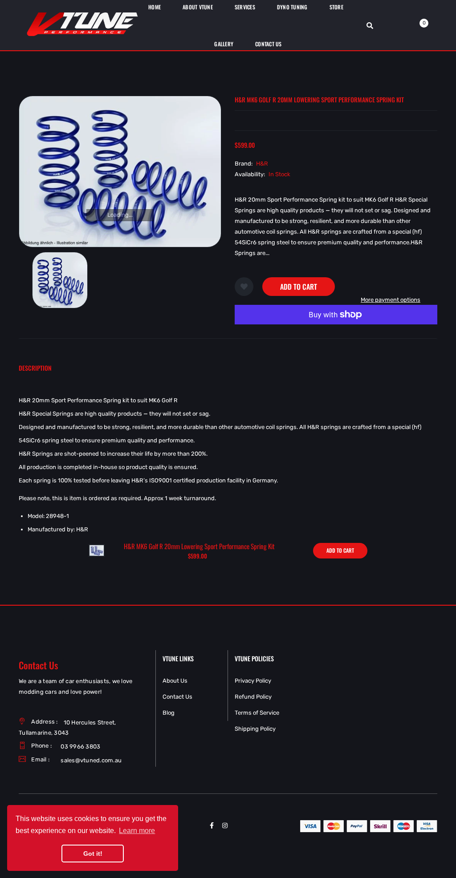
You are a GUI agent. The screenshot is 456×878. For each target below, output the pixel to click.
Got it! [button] (92, 853)
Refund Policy (253, 696)
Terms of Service (257, 712)
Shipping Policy (255, 728)
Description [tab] (35, 367)
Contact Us (177, 696)
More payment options (390, 299)
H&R (262, 163)
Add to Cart (298, 286)
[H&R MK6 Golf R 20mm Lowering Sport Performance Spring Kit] (97, 550)
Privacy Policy (253, 680)
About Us (175, 680)
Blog (169, 712)
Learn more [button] (137, 830)
